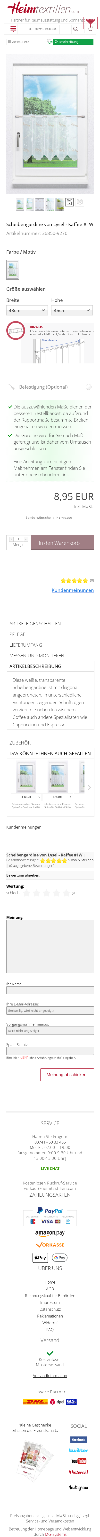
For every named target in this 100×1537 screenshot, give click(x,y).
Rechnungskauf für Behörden (50, 1295)
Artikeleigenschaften (35, 623)
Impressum (50, 1302)
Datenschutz (50, 1309)
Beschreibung (68, 41)
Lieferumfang (25, 645)
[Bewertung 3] (46, 893)
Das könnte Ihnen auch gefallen (50, 753)
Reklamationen (50, 1316)
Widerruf (50, 1322)
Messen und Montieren (36, 655)
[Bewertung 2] (37, 893)
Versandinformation (50, 1375)
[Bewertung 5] (66, 893)
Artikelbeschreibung (35, 666)
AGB (50, 1289)
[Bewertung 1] (27, 893)
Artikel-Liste (20, 42)
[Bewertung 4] (56, 893)
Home (50, 1282)
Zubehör (20, 742)
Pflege (17, 634)
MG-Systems (56, 1534)
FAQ (50, 1329)
